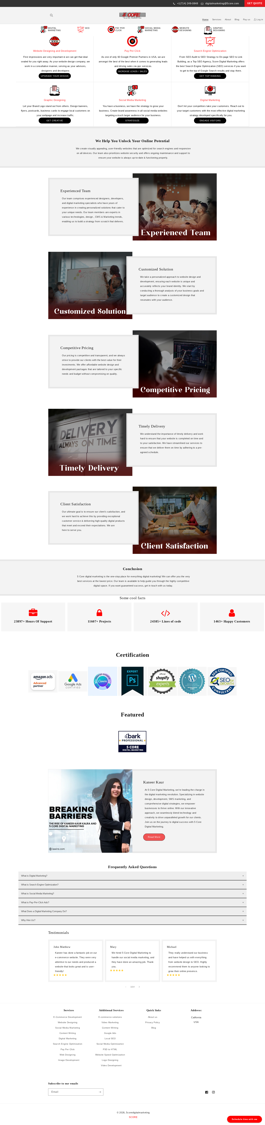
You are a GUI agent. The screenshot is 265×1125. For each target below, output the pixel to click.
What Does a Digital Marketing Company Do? (44, 911)
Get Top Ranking (210, 76)
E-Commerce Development (67, 1017)
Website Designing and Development (54, 51)
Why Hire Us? (28, 920)
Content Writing (68, 1033)
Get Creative (54, 120)
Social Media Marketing (132, 100)
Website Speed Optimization (110, 1054)
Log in (260, 19)
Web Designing (68, 1054)
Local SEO (110, 1038)
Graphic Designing (55, 100)
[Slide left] (125, 986)
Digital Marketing (210, 100)
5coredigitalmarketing (138, 1112)
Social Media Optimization (110, 1044)
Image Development (68, 1060)
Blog (153, 1028)
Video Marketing (110, 1022)
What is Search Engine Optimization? (39, 884)
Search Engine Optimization (210, 51)
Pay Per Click (132, 51)
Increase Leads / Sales (132, 71)
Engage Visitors (210, 120)
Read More (154, 837)
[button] (51, 15)
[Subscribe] (99, 1092)
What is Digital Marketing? (34, 875)
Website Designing (67, 1022)
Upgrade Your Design (54, 76)
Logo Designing (110, 1060)
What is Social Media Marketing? (37, 893)
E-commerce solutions (110, 1017)
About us (152, 1017)
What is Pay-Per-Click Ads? (35, 902)
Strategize (132, 120)
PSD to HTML (110, 1049)
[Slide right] (139, 986)
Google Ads (110, 1033)
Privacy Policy (152, 1022)
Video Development (111, 1065)
